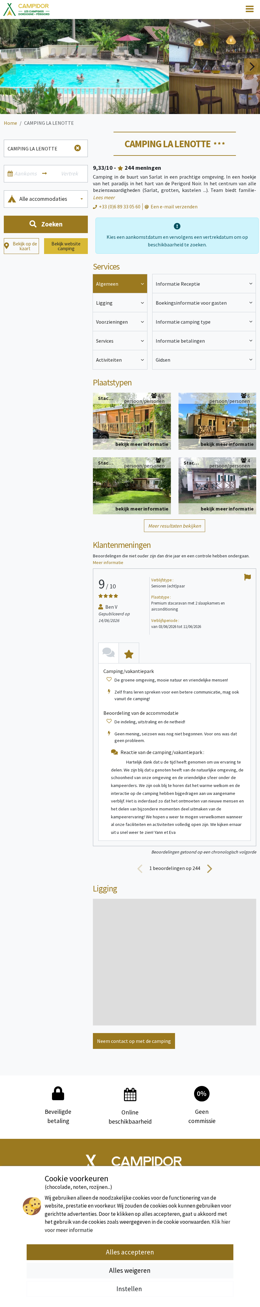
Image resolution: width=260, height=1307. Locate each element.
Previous (8, 66)
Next (252, 66)
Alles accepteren (130, 1252)
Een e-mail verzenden (174, 206)
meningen (143, 167)
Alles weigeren (130, 1270)
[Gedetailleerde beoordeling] (129, 653)
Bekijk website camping (66, 246)
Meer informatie (108, 562)
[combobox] (51, 199)
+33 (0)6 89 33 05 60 (119, 206)
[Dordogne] (26, 9)
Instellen (129, 1289)
